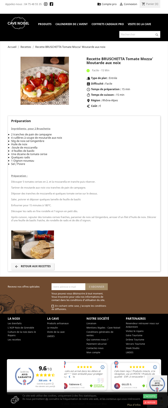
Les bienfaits (15, 323)
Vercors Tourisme (135, 343)
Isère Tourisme (134, 335)
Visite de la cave (139, 24)
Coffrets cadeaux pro (108, 24)
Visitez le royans (135, 331)
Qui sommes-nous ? (97, 339)
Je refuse (150, 402)
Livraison (91, 323)
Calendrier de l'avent (71, 24)
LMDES (51, 336)
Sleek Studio (132, 348)
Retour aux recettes (33, 266)
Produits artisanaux (58, 323)
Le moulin (52, 327)
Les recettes (14, 339)
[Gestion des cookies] (15, 400)
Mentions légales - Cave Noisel (103, 327)
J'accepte (150, 396)
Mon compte (93, 352)
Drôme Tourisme (135, 339)
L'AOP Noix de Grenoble (21, 327)
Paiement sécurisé (96, 343)
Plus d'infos (134, 404)
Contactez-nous (95, 348)
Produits (45, 24)
